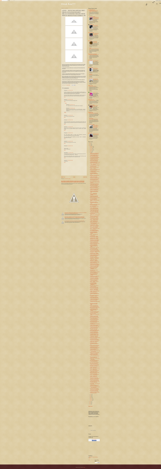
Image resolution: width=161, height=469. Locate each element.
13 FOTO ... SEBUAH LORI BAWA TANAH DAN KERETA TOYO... (94, 219)
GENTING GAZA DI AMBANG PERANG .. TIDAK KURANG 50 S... (95, 387)
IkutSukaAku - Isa (91, 99)
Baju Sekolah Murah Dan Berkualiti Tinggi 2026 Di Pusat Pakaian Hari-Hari (96, 18)
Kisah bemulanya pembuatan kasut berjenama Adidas (95, 42)
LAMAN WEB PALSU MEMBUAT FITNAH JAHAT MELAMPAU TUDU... (95, 186)
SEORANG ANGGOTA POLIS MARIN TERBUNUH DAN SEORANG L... (94, 353)
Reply (64, 101)
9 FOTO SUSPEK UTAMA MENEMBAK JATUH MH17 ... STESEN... (95, 251)
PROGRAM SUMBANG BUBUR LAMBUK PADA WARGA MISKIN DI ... (94, 355)
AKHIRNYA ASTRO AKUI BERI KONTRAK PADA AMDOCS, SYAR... (94, 177)
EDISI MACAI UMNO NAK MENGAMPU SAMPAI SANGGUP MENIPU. (95, 325)
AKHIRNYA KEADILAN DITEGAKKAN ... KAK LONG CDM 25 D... (94, 223)
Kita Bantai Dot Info (91, 124)
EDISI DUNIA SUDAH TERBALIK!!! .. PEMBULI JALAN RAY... (94, 286)
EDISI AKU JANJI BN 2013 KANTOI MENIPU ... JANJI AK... (94, 168)
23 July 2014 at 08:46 (70, 160)
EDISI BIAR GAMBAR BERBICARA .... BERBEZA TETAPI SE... (94, 349)
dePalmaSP (90, 74)
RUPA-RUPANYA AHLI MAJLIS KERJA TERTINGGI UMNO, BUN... (94, 381)
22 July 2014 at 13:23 (70, 115)
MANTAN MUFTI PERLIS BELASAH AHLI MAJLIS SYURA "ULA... (94, 365)
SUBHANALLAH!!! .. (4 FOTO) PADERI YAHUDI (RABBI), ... (94, 359)
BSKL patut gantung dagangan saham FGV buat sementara (93, 113)
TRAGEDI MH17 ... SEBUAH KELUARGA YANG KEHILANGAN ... (94, 257)
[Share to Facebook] (74, 85)
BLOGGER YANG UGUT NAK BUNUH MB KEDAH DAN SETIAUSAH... (94, 345)
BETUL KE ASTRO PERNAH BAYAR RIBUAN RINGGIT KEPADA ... (94, 371)
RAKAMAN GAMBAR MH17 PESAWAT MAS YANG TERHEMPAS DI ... (95, 272)
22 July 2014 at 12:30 (70, 99)
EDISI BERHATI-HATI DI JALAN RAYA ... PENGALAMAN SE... (94, 171)
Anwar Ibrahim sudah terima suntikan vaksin (95, 79)
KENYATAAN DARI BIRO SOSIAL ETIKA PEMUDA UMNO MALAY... (94, 288)
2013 (90, 401)
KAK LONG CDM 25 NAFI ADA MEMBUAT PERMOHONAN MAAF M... (94, 294)
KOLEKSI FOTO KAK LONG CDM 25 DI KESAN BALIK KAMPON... (95, 169)
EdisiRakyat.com (91, 24)
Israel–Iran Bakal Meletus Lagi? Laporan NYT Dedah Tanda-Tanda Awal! (96, 34)
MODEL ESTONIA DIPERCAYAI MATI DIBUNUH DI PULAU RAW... (94, 372)
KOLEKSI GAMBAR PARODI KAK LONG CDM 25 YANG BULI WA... (94, 297)
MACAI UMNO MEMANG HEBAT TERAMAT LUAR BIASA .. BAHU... (94, 334)
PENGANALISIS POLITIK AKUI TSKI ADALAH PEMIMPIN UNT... (94, 357)
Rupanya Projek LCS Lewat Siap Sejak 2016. (96, 68)
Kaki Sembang (91, 118)
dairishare (90, 40)
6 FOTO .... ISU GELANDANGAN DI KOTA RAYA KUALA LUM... (94, 374)
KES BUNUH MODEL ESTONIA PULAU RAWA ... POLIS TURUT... (95, 367)
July (90, 152)
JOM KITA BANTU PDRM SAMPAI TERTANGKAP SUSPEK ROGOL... (94, 212)
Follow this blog (94, 440)
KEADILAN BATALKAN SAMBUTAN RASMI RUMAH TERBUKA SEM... (94, 184)
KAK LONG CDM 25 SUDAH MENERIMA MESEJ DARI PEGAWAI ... (95, 301)
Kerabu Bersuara (91, 32)
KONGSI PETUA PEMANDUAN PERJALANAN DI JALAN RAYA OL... (95, 187)
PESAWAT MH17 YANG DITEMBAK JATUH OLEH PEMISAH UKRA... (94, 266)
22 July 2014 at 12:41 (72, 104)
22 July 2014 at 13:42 (70, 126)
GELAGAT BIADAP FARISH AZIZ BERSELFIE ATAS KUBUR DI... (94, 160)
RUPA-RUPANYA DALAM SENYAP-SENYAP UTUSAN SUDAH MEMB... (94, 380)
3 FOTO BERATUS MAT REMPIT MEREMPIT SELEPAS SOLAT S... (94, 159)
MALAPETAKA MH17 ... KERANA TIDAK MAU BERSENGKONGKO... (94, 253)
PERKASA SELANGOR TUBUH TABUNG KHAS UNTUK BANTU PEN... (94, 192)
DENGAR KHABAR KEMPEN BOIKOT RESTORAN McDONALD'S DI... (94, 330)
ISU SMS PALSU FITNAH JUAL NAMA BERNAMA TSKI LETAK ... (94, 392)
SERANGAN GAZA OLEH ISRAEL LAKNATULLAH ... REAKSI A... (94, 336)
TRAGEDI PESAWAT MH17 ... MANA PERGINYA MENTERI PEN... (94, 262)
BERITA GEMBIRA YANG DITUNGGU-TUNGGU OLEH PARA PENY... (94, 318)
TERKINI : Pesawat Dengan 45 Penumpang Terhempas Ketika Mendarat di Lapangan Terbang (95, 126)
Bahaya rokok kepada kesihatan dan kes (95, 25)
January (91, 400)
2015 (90, 144)
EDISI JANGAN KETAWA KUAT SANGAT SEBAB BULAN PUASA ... (94, 363)
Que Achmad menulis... (92, 16)
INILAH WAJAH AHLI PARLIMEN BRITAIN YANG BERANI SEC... (94, 196)
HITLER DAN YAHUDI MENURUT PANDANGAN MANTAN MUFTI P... (94, 332)
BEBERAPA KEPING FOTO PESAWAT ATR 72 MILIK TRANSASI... (95, 198)
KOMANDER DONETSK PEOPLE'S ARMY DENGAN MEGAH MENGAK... (95, 264)
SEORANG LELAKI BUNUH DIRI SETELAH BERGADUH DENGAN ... (94, 306)
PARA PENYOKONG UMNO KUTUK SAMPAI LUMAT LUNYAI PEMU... (94, 210)
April (90, 396)
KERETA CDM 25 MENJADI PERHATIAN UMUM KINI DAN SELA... (94, 174)
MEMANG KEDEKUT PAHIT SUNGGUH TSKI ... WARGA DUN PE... (95, 369)
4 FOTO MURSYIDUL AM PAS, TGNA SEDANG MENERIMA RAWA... (94, 327)
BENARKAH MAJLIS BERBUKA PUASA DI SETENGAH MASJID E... (95, 338)
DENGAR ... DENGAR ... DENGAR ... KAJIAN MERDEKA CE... (94, 281)
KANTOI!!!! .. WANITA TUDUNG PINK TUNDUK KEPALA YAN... (94, 291)
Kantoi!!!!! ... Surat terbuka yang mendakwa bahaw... (94, 235)
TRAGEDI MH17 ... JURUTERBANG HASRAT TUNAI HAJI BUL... (94, 259)
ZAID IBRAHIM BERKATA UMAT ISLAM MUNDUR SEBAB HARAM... (95, 162)
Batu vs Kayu (91, 85)
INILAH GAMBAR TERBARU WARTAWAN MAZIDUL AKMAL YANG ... (94, 203)
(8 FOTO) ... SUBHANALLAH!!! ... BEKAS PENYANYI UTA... (94, 376)
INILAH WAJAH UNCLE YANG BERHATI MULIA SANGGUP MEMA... (93, 304)
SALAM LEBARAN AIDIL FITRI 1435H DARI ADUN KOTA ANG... (94, 166)
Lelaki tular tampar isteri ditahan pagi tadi (94, 54)
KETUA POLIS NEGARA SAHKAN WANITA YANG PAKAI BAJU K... (94, 242)
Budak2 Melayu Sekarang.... (92, 100)
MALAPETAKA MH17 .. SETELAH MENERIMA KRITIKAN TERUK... (94, 238)
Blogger (84, 467)
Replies (66, 103)
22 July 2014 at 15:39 (70, 141)
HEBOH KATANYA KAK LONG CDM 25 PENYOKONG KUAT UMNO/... (94, 307)
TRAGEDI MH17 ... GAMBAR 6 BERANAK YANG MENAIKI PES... (94, 260)
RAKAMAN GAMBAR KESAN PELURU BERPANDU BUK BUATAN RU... (94, 255)
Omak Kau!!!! (68, 4)
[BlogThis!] (72, 85)
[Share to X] (73, 85)
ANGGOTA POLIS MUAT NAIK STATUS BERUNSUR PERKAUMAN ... (95, 204)
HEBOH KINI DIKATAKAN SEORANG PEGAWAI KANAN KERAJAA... (94, 216)
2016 (90, 143)
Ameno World (91, 67)
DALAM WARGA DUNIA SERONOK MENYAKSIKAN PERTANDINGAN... (94, 389)
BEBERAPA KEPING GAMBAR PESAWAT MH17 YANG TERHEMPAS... (94, 268)
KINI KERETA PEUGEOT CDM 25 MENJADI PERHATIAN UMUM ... (94, 316)
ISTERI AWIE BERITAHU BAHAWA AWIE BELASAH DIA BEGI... (94, 320)
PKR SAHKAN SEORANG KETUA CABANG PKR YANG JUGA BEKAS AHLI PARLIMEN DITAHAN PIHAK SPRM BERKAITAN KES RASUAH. (75, 213)
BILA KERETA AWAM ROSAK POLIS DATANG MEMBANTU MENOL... (94, 155)
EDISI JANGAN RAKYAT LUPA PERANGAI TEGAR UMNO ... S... (94, 329)
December (91, 146)
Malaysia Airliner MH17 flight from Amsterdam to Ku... (94, 270)
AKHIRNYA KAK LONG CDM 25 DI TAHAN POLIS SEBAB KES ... (94, 280)
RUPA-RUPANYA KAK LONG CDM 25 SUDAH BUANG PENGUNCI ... (94, 276)
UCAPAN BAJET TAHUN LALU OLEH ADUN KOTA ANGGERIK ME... (94, 385)
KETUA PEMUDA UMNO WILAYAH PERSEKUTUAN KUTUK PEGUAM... (95, 339)
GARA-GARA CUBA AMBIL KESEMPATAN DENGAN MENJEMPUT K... (93, 284)
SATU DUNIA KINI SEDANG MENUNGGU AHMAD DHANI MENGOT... (94, 233)
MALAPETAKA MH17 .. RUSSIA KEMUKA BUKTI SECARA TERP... (94, 225)
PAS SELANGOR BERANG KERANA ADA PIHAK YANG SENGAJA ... (94, 312)
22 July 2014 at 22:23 (70, 152)
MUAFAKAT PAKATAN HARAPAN (95, 106)
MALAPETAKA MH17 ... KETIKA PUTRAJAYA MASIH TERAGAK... (94, 236)
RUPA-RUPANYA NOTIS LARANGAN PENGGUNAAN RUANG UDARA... (94, 240)
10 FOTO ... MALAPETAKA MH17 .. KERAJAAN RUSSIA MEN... (94, 221)
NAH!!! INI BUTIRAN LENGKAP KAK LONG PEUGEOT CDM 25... (94, 321)
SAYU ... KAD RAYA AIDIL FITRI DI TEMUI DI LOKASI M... (94, 206)
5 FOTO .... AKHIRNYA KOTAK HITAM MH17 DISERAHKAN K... (94, 228)
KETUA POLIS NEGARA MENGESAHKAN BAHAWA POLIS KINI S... (94, 314)
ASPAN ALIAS (91, 112)
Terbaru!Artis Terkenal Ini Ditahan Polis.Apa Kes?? (96, 134)
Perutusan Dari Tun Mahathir (92, 86)
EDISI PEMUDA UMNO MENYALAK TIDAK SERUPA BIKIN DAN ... (94, 360)
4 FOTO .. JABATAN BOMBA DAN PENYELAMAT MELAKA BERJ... (94, 208)
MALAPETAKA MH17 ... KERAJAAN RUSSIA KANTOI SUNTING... (94, 248)
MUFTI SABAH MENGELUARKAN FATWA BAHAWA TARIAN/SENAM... (95, 157)
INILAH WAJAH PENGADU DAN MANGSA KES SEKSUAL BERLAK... (95, 378)
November (91, 147)
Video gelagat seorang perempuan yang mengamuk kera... (94, 323)
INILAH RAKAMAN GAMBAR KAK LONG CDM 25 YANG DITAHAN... (94, 278)
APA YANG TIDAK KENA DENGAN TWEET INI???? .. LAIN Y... (94, 341)
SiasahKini (90, 133)
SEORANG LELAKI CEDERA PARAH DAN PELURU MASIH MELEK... (94, 153)
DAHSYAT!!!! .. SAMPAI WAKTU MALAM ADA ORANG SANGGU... (94, 289)
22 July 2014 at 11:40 (70, 90)
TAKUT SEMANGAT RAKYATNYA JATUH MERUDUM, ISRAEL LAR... (94, 230)
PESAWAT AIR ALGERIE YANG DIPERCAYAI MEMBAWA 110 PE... (94, 189)
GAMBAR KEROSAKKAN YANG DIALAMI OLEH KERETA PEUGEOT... (94, 310)
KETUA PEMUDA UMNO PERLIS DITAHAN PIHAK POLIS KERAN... (94, 391)
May (90, 395)
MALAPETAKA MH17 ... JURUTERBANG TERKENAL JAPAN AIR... (94, 214)
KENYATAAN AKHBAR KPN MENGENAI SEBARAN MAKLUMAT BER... (94, 200)
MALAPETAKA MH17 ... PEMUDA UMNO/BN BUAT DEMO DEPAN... (94, 218)
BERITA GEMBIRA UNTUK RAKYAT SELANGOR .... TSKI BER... (94, 295)
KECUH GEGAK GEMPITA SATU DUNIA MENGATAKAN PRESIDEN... (94, 250)
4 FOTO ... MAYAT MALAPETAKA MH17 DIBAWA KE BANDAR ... (94, 227)
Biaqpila (90, 92)
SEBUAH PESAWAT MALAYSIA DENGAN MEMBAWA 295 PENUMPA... (94, 274)
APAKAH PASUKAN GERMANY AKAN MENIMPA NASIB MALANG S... (94, 347)
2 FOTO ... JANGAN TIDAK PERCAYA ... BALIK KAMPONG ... (94, 164)
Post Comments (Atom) (67, 178)
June (90, 394)
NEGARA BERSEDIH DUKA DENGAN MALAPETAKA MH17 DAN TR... (94, 179)
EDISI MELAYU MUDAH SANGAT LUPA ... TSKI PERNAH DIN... (95, 351)
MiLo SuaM (90, 78)
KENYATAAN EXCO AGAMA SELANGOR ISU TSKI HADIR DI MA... (94, 344)
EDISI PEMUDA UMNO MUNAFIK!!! (94, 362)
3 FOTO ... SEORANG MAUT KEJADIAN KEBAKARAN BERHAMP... (93, 194)
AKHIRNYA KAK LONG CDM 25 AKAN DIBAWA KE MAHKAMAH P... (94, 244)
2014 (90, 145)
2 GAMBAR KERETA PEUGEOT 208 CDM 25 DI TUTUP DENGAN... (94, 299)
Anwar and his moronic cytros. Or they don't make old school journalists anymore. (93, 11)
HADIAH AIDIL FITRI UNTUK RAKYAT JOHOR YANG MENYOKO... (94, 175)
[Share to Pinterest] (75, 85)
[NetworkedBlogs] (94, 439)
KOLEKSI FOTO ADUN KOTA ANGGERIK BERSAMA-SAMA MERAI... (94, 246)
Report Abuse (90, 406)
